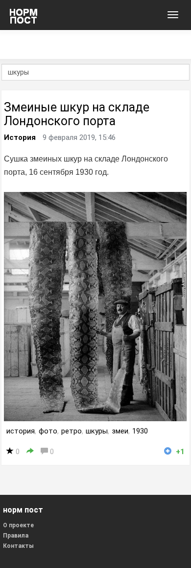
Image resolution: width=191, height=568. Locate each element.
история (20, 431)
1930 (140, 431)
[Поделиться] (30, 451)
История (20, 137)
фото (48, 431)
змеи (120, 431)
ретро (71, 431)
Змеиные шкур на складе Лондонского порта (76, 114)
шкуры (97, 431)
